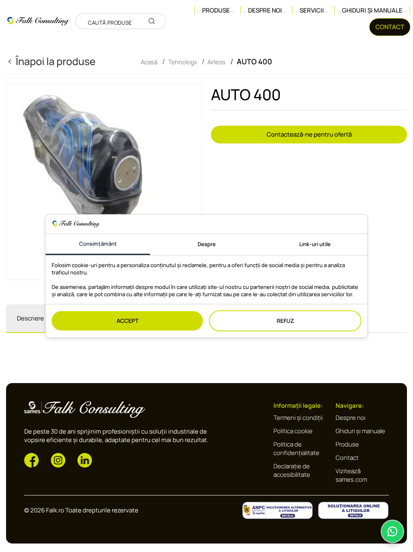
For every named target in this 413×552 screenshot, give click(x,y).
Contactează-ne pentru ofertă (309, 134)
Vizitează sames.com (351, 475)
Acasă (149, 62)
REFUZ (285, 320)
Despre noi (265, 10)
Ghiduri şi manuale (372, 10)
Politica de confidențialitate (296, 448)
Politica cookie (293, 431)
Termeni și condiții (298, 417)
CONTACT (389, 27)
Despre (207, 244)
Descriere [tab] (30, 318)
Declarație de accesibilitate (291, 470)
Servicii (312, 10)
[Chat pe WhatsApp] (392, 531)
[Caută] (151, 21)
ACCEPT (127, 320)
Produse (347, 444)
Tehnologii (182, 62)
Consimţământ (98, 243)
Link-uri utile (315, 244)
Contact (347, 457)
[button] (31, 459)
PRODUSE (216, 10)
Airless (216, 62)
